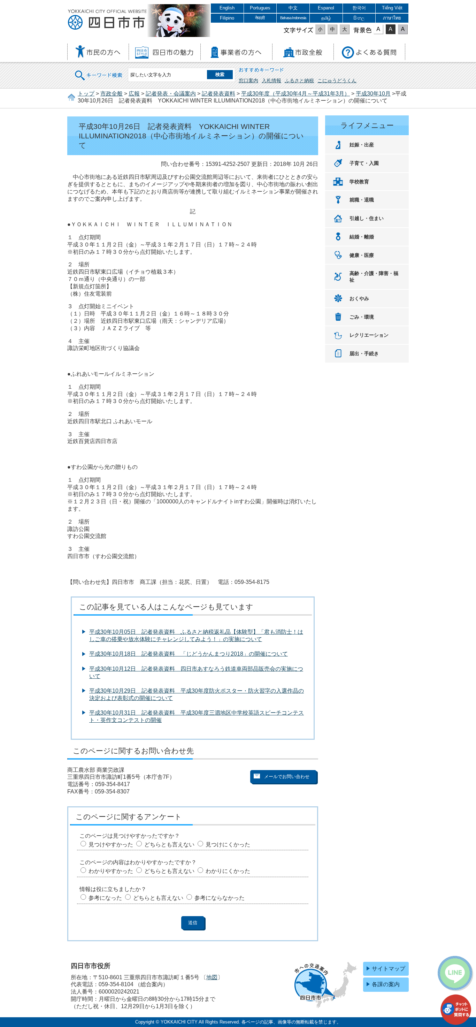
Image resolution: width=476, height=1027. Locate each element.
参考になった (105, 898)
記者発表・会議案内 (171, 94)
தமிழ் (326, 18)
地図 (211, 977)
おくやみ (359, 298)
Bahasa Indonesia (293, 18)
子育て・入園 (364, 163)
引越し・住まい (367, 218)
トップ (86, 94)
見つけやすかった (111, 844)
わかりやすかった (111, 871)
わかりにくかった (228, 871)
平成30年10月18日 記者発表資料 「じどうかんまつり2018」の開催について (188, 654)
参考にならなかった (219, 898)
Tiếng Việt (392, 7)
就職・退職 (362, 200)
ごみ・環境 (362, 317)
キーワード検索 (98, 71)
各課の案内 (386, 984)
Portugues (260, 7)
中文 (293, 7)
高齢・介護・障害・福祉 (374, 277)
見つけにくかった (228, 844)
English (227, 7)
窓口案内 (248, 80)
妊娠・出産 (362, 144)
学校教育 (359, 181)
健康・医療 (362, 255)
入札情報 (271, 80)
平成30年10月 (373, 94)
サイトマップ (388, 969)
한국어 (359, 7)
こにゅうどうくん (336, 80)
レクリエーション (369, 335)
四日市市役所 (107, 20)
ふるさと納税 (299, 80)
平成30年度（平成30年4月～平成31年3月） (295, 94)
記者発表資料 (218, 94)
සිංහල (358, 18)
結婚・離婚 (362, 236)
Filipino (227, 18)
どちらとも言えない (169, 844)
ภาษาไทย (392, 18)
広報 (134, 94)
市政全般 (111, 94)
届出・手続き (364, 353)
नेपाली (260, 18)
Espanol (326, 7)
